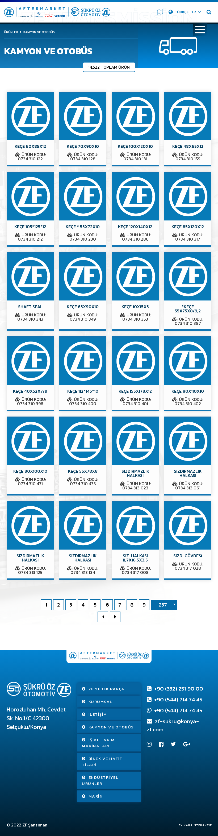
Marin (96, 796)
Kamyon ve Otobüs (111, 727)
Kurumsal (100, 701)
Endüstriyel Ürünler (100, 780)
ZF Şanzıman (34, 825)
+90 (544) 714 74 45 (177, 699)
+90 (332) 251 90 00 (178, 688)
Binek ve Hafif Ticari (102, 761)
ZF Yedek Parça (107, 689)
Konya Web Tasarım (193, 825)
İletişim (98, 714)
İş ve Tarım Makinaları (98, 743)
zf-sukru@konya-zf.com (173, 725)
